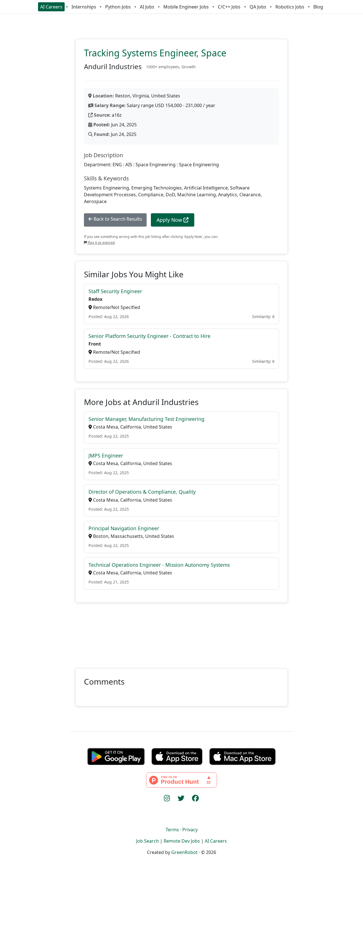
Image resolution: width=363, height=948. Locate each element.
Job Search (147, 841)
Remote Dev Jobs (182, 841)
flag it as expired (101, 242)
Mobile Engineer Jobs (186, 7)
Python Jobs (118, 7)
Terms (172, 829)
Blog (318, 7)
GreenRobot (184, 852)
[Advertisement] (181, 632)
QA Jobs (258, 7)
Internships (83, 7)
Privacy (190, 829)
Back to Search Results (117, 219)
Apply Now (170, 219)
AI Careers (51, 7)
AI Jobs (147, 7)
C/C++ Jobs (229, 7)
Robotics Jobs (289, 7)
